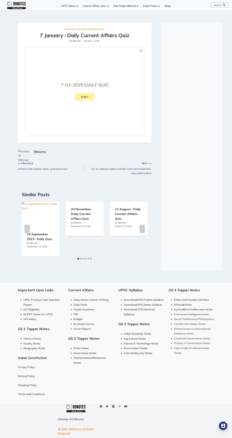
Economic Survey (84, 324)
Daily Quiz (70, 29)
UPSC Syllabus (130, 290)
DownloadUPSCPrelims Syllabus (144, 299)
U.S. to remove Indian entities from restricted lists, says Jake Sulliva (121, 168)
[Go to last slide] (27, 229)
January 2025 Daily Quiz (91, 29)
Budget (78, 319)
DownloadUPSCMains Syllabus (143, 304)
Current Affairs (81, 290)
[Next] (142, 229)
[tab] (78, 258)
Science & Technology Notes (141, 343)
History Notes (32, 338)
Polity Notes (81, 348)
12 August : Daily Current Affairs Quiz (128, 213)
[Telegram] (119, 406)
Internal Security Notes (138, 353)
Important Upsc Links (36, 290)
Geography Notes (34, 348)
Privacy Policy (26, 367)
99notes (77, 40)
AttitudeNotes (183, 304)
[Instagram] (113, 406)
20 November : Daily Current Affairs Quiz (82, 213)
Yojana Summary (84, 309)
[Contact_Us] (223, 426)
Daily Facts (80, 304)
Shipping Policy (27, 385)
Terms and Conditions (31, 394)
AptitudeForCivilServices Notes (193, 309)
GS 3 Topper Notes (134, 324)
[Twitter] (107, 406)
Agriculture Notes (135, 338)
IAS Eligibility (31, 309)
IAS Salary (29, 319)
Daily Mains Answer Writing (91, 299)
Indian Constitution (32, 358)
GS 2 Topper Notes (84, 338)
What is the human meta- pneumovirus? (43, 166)
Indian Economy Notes (137, 333)
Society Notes (31, 343)
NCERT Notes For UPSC (38, 314)
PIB (76, 314)
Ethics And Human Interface (191, 299)
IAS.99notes (76, 419)
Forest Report (82, 328)
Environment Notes (136, 348)
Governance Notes (85, 353)
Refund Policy (26, 376)
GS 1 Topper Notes (33, 329)
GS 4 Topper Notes (184, 290)
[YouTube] (125, 406)
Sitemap (63, 419)
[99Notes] (16, 5)
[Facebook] (101, 406)
